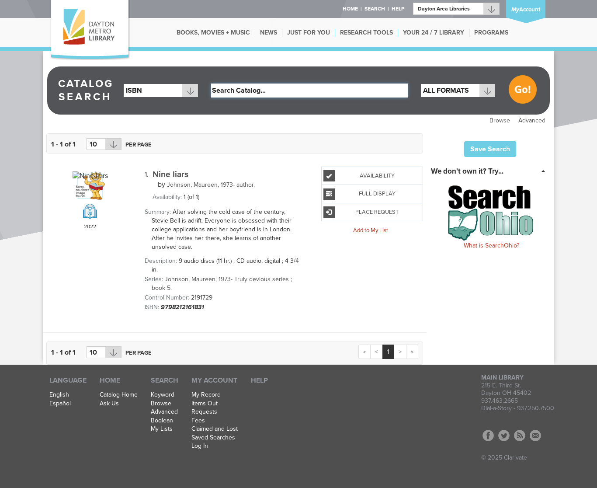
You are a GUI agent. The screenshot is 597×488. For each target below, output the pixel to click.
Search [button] (374, 9)
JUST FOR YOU (308, 32)
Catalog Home (119, 394)
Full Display (377, 193)
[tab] (490, 170)
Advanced (531, 120)
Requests (204, 411)
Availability (377, 175)
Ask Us (109, 403)
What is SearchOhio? (491, 245)
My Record (206, 394)
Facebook (488, 436)
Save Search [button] (490, 149)
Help (259, 380)
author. (211, 184)
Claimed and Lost (214, 428)
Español (60, 403)
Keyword (162, 394)
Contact (535, 436)
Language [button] (68, 380)
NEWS (268, 32)
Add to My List (370, 230)
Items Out (204, 403)
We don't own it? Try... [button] (467, 171)
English (59, 394)
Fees (198, 420)
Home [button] (350, 9)
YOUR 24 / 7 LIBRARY (433, 32)
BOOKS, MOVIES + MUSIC (213, 32)
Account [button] (525, 9)
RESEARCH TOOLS (366, 32)
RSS (520, 436)
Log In (199, 446)
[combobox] (161, 90)
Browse (499, 120)
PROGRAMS (491, 32)
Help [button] (398, 9)
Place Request (377, 212)
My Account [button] (214, 380)
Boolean (162, 420)
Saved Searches (213, 437)
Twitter (504, 436)
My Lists (162, 428)
